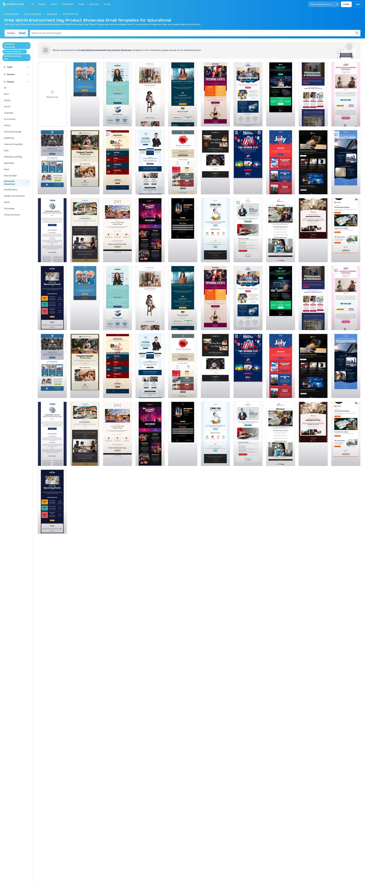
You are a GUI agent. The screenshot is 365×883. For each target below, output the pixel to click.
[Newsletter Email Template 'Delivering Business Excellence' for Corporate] (150, 162)
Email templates (12, 14)
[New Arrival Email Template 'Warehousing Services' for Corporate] (313, 94)
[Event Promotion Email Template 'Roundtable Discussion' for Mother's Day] (345, 94)
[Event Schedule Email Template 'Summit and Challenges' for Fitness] (215, 94)
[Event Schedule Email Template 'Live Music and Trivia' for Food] (117, 162)
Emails (22, 33)
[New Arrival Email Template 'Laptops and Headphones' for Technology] (313, 162)
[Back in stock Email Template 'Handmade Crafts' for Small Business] (215, 162)
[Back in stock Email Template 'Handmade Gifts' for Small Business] (85, 162)
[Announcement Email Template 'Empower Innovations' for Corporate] (117, 94)
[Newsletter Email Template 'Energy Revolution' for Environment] (345, 162)
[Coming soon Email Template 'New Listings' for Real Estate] (85, 230)
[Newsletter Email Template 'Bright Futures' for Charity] (248, 94)
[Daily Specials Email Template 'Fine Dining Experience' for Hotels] (117, 230)
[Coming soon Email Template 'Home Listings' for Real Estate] (345, 230)
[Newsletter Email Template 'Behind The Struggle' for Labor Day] (52, 162)
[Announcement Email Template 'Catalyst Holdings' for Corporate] (182, 94)
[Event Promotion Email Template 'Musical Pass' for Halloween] (150, 230)
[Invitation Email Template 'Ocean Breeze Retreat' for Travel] (280, 230)
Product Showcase (32, 14)
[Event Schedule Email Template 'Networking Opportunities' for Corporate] (52, 298)
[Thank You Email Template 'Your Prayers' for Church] (313, 230)
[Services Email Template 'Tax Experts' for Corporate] (248, 230)
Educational (52, 14)
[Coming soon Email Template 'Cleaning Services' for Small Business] (215, 230)
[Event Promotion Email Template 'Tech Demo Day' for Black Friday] (280, 94)
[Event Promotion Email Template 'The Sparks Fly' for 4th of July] (248, 162)
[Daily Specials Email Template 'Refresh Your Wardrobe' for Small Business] (150, 94)
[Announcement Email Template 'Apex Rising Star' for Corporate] (52, 230)
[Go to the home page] (11, 4)
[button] (28, 67)
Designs (11, 33)
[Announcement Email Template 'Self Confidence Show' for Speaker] (182, 230)
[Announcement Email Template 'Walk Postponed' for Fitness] (85, 94)
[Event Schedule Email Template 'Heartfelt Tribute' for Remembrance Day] (182, 162)
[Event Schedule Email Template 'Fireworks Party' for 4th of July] (280, 162)
